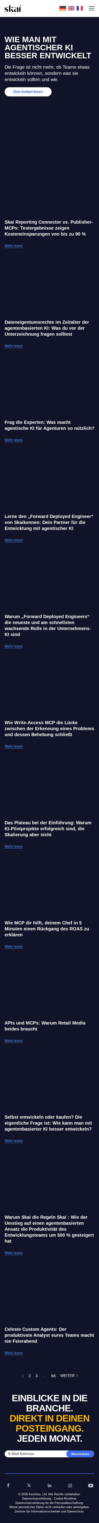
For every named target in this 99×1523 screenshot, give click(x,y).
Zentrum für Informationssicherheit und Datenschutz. (50, 1511)
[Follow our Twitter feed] (29, 1485)
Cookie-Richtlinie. (65, 1498)
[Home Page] (13, 8)
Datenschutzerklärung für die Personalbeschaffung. (49, 1503)
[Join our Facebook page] (8, 1485)
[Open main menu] (91, 8)
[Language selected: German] (72, 8)
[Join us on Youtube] (90, 1485)
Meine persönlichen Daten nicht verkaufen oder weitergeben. (49, 1507)
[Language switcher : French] (81, 8)
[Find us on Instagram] (70, 1485)
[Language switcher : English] (72, 8)
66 (53, 1376)
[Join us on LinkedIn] (49, 1485)
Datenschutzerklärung (36, 1498)
